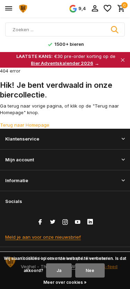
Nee (90, 270)
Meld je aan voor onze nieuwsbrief (43, 237)
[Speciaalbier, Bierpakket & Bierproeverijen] (36, 9)
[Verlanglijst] (107, 9)
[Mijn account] (95, 8)
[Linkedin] (90, 222)
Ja (59, 270)
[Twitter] (52, 222)
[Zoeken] (115, 29)
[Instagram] (65, 222)
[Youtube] (77, 222)
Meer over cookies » (65, 282)
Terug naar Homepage (24, 125)
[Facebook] (40, 222)
